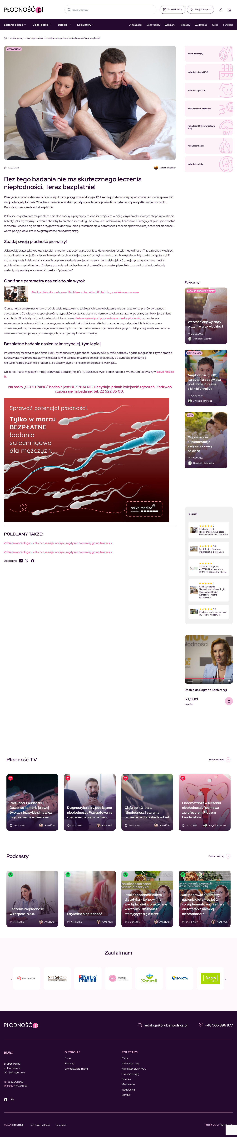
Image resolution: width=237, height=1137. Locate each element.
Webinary (170, 24)
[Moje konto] (220, 9)
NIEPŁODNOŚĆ (14, 49)
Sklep (215, 24)
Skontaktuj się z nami (76, 1068)
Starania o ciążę (13, 24)
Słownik (126, 1095)
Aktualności (135, 24)
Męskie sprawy (17, 38)
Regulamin (61, 1124)
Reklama (69, 1063)
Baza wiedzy (153, 24)
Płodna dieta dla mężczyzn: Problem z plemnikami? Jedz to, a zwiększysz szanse (85, 292)
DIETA (190, 415)
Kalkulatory (84, 24)
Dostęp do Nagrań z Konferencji (206, 690)
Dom (5, 38)
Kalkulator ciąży (130, 1063)
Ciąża (125, 1058)
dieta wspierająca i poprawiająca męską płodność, (107, 318)
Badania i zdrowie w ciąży (201, 291)
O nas (67, 1058)
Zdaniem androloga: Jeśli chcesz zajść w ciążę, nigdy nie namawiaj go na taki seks (58, 543)
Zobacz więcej (216, 759)
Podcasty (185, 24)
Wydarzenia (201, 24)
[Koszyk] (229, 9)
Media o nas (128, 1084)
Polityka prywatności (40, 1124)
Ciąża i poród (40, 24)
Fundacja (228, 24)
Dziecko (63, 24)
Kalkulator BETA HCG (134, 1068)
